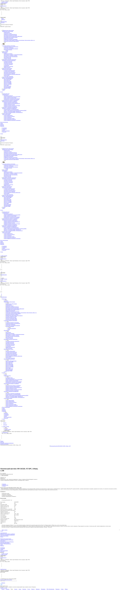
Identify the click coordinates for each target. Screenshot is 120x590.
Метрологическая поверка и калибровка (7, 533)
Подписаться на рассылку (4, 571)
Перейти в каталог (3, 587)
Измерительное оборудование (5, 538)
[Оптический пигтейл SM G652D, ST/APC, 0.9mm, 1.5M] (60, 446)
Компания (2, 545)
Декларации (4, 128)
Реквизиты (4, 131)
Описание (4, 484)
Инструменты (2, 540)
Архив (1, 544)
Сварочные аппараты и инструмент (6, 539)
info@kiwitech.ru (3, 5)
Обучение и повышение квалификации (7, 534)
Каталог (1, 536)
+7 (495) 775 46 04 (4, 1)
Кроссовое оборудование (4, 542)
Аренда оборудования (4, 535)
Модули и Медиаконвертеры (5, 543)
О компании (4, 127)
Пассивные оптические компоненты (7, 541)
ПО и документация (6, 130)
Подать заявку (3, 137)
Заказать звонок (3, 17)
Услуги (1, 530)
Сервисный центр (3, 532)
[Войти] (0, 270)
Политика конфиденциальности (6, 579)
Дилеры (3, 129)
